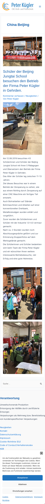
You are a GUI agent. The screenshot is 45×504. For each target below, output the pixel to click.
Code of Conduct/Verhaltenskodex (16, 445)
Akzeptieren (22, 478)
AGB (2, 449)
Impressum (38, 497)
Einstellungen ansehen (22, 491)
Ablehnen (22, 484)
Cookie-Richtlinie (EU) (10, 441)
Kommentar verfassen (13, 96)
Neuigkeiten (31, 96)
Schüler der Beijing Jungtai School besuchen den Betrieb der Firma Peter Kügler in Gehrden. (21, 80)
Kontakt (3, 431)
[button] (41, 453)
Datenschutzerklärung (24, 497)
